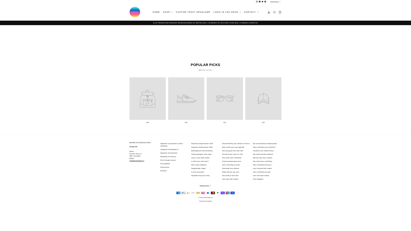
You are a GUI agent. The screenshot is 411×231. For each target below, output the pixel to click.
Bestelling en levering (168, 156)
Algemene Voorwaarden (168, 153)
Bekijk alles (205, 70)
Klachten (163, 171)
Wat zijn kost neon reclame (262, 158)
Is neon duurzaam (197, 172)
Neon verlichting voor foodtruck (264, 147)
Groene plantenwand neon (231, 161)
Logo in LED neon (226, 12)
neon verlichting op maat (231, 165)
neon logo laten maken (230, 179)
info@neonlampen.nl (137, 160)
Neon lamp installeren (199, 165)
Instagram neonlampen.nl (169, 149)
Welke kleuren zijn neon (230, 172)
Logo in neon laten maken (200, 158)
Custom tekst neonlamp (193, 12)
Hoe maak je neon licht (230, 175)
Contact (250, 12)
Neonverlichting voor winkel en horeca (235, 143)
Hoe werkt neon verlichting (231, 158)
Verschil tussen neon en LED (232, 154)
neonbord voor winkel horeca (263, 151)
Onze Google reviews (168, 160)
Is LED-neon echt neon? (200, 161)
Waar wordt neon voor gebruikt (233, 147)
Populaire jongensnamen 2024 (202, 143)
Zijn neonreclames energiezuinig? (265, 143)
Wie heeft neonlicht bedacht (263, 154)
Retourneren (164, 167)
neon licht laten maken (261, 175)
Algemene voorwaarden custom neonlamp (171, 145)
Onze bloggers (258, 179)
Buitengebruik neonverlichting (202, 151)
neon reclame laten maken (262, 168)
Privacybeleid (165, 163)
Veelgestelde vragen (198, 168)
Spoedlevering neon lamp (200, 175)
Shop (167, 12)
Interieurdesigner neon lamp (201, 154)
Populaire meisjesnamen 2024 (202, 147)
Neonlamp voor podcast (230, 168)
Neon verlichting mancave (262, 165)
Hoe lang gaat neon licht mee (232, 151)
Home (156, 12)
